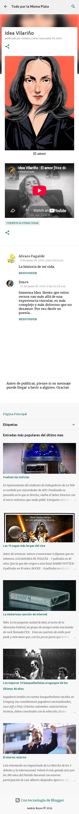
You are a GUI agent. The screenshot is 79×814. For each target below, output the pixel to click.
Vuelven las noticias (16, 477)
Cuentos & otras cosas (22, 223)
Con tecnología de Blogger (42, 800)
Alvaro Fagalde (32, 256)
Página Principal (15, 414)
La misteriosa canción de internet (25, 614)
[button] (7, 47)
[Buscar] (73, 6)
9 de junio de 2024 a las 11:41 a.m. (42, 260)
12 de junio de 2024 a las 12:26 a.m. (43, 286)
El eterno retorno (14, 757)
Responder (28, 273)
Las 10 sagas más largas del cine (24, 545)
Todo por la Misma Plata (30, 6)
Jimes (24, 282)
